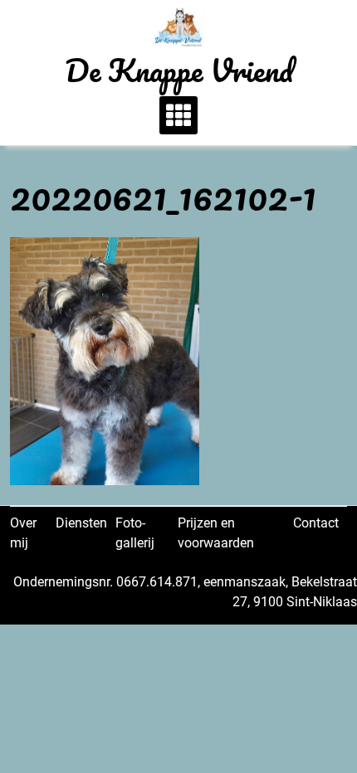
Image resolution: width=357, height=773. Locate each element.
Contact (316, 523)
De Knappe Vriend (179, 69)
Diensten (81, 523)
